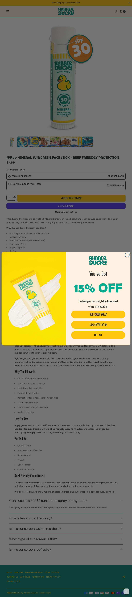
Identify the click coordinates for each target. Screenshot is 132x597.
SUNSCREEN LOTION (98, 325)
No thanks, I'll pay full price (98, 342)
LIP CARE (98, 335)
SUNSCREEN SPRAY (98, 314)
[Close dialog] (127, 255)
